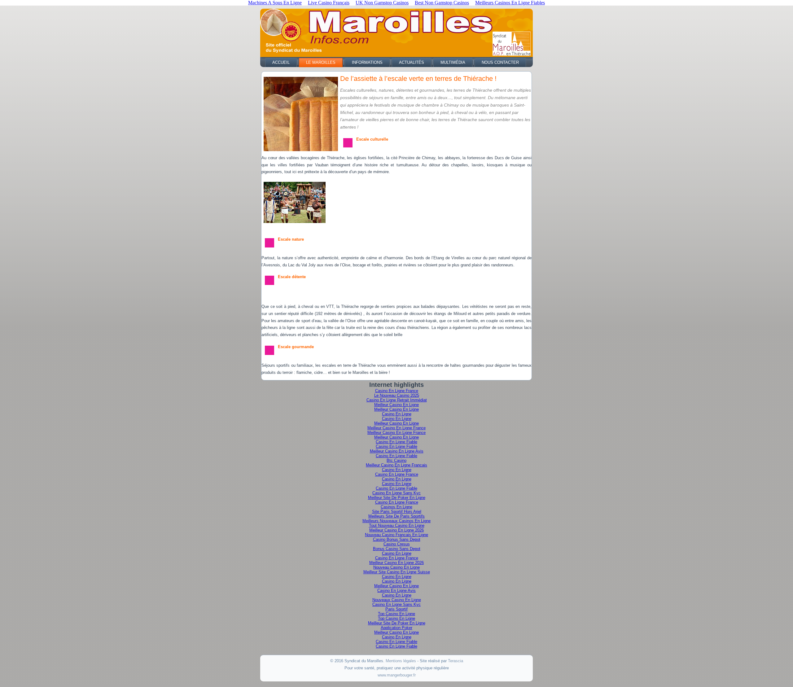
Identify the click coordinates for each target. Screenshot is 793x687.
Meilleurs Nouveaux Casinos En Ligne (396, 521)
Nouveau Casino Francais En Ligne (396, 534)
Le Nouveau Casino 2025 (396, 395)
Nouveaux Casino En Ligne (396, 599)
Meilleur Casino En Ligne (396, 404)
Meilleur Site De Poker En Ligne (396, 497)
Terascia (455, 661)
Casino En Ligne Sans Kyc (396, 493)
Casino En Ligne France (396, 390)
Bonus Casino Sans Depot (396, 548)
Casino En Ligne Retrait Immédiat (396, 400)
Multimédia (452, 62)
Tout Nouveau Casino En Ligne (396, 525)
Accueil (281, 62)
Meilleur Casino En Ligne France (396, 428)
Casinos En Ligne (396, 507)
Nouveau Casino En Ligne (396, 567)
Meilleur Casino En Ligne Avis (396, 451)
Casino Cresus (396, 544)
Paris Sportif (396, 609)
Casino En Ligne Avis (396, 590)
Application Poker (396, 627)
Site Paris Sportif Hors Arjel (396, 511)
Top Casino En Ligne (396, 613)
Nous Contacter (500, 62)
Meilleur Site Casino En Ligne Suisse (396, 572)
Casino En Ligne (396, 414)
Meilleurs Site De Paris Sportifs (396, 516)
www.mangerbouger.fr (397, 675)
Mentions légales (401, 661)
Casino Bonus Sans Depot (396, 539)
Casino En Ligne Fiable (396, 442)
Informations (367, 62)
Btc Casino (396, 460)
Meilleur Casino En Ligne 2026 (396, 530)
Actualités (411, 62)
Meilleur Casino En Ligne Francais (396, 465)
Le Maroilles (320, 62)
